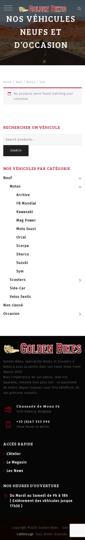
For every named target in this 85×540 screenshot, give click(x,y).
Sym (20, 271)
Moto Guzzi (26, 229)
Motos (31, 82)
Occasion (11, 314)
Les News (15, 471)
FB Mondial (26, 203)
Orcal (21, 237)
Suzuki (22, 263)
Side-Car (18, 288)
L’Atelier (14, 454)
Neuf (19, 82)
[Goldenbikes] (43, 8)
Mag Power (26, 220)
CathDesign (25, 534)
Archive (23, 195)
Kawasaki (24, 212)
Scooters (18, 280)
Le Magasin (17, 462)
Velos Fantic (20, 297)
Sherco (22, 254)
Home (7, 82)
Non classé (13, 305)
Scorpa (22, 246)
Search (16, 150)
